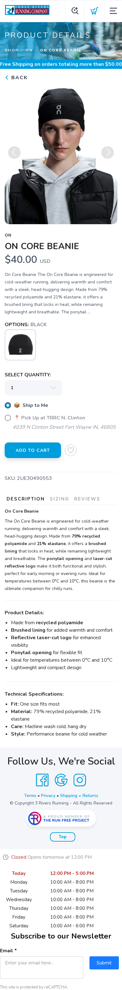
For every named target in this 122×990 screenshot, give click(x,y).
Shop (11, 50)
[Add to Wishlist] (71, 450)
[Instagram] (79, 780)
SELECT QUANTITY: (28, 374)
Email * (8, 951)
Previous (14, 152)
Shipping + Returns (79, 796)
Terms (30, 796)
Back (18, 77)
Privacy (48, 796)
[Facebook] (42, 780)
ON (29, 50)
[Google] (61, 780)
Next (107, 152)
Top (63, 837)
